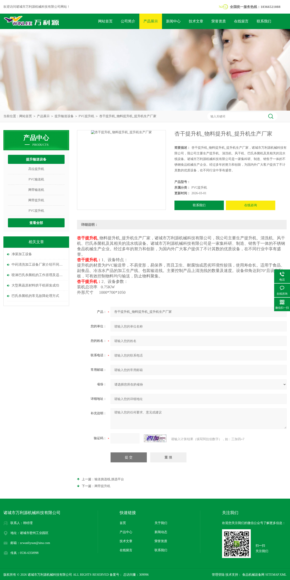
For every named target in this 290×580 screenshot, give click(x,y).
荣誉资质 (218, 21)
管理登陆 (218, 574)
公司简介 (128, 21)
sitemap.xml (276, 574)
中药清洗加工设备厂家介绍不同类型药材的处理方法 (38, 264)
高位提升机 (36, 169)
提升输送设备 (64, 116)
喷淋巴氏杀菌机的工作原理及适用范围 (38, 275)
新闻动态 (161, 532)
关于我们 (161, 523)
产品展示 (150, 21)
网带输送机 (36, 190)
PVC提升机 (86, 116)
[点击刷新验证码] (155, 438)
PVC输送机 (36, 179)
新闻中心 (173, 21)
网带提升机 (36, 200)
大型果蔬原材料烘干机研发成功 (35, 285)
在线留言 (241, 21)
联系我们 (264, 21)
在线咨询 (250, 205)
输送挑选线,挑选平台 (109, 479)
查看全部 (36, 223)
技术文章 (196, 21)
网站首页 (105, 21)
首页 (123, 523)
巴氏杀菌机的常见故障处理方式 (35, 296)
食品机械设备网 (252, 574)
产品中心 (126, 532)
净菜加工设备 (22, 254)
